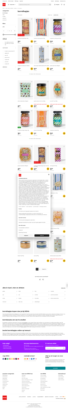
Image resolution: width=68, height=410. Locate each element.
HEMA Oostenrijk (61, 379)
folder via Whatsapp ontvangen (27, 379)
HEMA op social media (26, 381)
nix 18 (61, 396)
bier (19, 294)
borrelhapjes (5, 12)
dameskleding (5, 375)
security (34, 396)
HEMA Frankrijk (60, 378)
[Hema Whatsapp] (7, 359)
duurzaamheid (42, 378)
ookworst (4, 18)
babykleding (5, 378)
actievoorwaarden (43, 385)
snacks (15, 8)
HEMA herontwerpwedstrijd (26, 382)
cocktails (36, 294)
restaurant (4, 301)
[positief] (40, 279)
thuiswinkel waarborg (59, 398)
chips (4, 14)
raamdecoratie (5, 384)
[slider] (3, 34)
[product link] (25, 27)
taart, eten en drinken (9, 8)
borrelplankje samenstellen (27, 323)
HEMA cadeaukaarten (25, 385)
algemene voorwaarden (49, 396)
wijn (3, 294)
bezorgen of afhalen (7, 346)
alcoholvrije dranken (54, 294)
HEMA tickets (24, 387)
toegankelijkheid (40, 396)
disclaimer (29, 396)
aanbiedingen (37, 301)
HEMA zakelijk (42, 382)
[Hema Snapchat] (12, 359)
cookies (56, 396)
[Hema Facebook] (3, 359)
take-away (20, 301)
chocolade (37, 298)
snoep (4, 298)
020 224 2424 (26, 345)
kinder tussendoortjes (55, 298)
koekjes (20, 298)
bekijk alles (63, 287)
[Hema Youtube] (18, 359)
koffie (20, 291)
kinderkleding (5, 376)
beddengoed (5, 379)
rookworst (4, 19)
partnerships (42, 388)
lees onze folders (25, 378)
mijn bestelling (6, 345)
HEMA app (23, 375)
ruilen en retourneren (7, 348)
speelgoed (4, 385)
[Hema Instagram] (10, 359)
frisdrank (52, 291)
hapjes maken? (24, 326)
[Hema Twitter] (5, 359)
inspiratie (23, 390)
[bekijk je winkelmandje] (64, 4)
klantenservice (43, 384)
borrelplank (25, 322)
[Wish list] (61, 4)
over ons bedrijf (43, 375)
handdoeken (5, 382)
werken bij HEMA (43, 376)
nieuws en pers (43, 379)
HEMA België (60, 375)
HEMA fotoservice (25, 384)
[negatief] (43, 279)
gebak (4, 291)
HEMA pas (23, 376)
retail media (42, 390)
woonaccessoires (6, 381)
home (4, 8)
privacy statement (22, 396)
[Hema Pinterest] (14, 359)
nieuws (23, 391)
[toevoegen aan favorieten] (31, 46)
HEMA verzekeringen (25, 388)
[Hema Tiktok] (16, 359)
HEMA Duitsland (61, 376)
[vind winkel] (64, 348)
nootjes (4, 16)
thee (35, 291)
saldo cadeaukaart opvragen (45, 387)
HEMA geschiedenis (43, 381)
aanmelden (55, 368)
